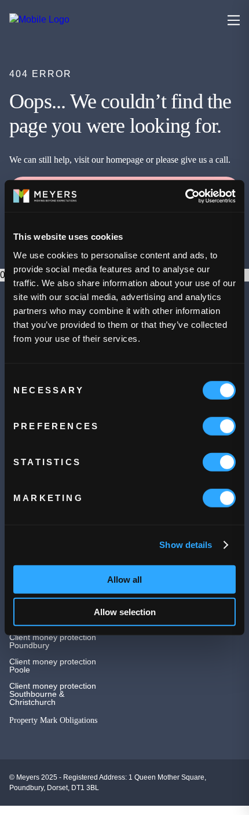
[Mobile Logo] (84, 19)
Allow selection (125, 612)
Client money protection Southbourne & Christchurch (52, 694)
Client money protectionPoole (52, 665)
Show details (185, 545)
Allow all (124, 579)
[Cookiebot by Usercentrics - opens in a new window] (185, 195)
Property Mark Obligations (53, 720)
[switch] (219, 425)
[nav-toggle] (234, 20)
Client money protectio (50, 637)
